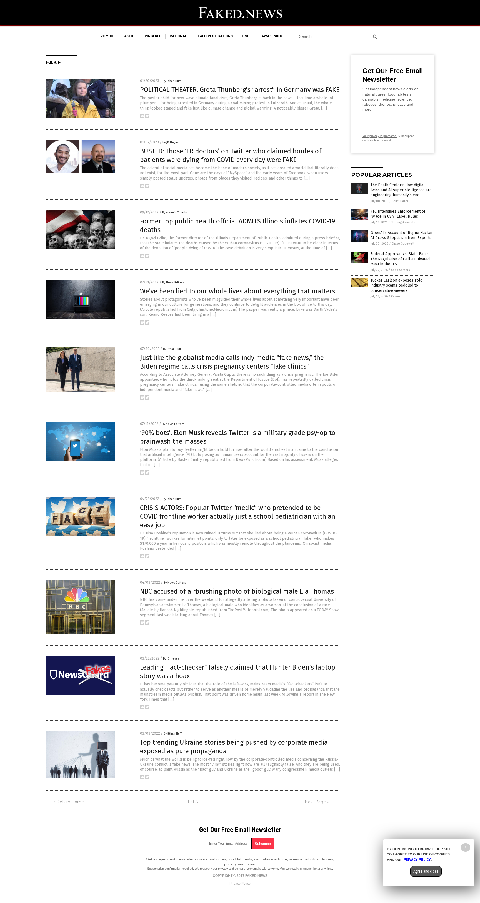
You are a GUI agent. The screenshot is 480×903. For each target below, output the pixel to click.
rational (178, 36)
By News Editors (173, 282)
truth (247, 36)
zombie (107, 36)
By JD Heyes (170, 142)
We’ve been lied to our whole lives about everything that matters (237, 291)
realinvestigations (214, 36)
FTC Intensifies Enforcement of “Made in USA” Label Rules (398, 214)
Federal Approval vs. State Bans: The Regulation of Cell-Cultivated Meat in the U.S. (400, 259)
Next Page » (317, 801)
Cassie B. (397, 296)
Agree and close (426, 871)
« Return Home (69, 801)
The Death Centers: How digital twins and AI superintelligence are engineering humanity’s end (401, 190)
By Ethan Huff (172, 81)
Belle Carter (400, 201)
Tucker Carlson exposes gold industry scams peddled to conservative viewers (396, 285)
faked (127, 36)
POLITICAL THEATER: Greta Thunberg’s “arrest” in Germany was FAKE (239, 90)
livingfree (151, 36)
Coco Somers (400, 270)
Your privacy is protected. (379, 136)
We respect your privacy (211, 868)
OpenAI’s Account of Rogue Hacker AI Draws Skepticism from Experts (402, 235)
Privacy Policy (240, 883)
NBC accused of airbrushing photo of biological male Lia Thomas (237, 591)
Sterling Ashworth (403, 222)
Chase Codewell (403, 243)
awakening (271, 36)
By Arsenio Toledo (174, 212)
